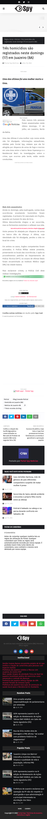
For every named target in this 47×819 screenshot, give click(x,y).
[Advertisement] (23, 181)
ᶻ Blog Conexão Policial (20, 399)
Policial (17, 39)
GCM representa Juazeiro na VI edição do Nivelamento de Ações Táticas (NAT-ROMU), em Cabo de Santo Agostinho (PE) (27, 717)
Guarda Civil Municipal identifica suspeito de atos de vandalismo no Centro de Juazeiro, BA (31, 22)
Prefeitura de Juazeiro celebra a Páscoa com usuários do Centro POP (20, 671)
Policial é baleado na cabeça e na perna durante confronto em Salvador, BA (27, 511)
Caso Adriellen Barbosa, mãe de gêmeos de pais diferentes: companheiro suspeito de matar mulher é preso (27, 481)
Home (20, 809)
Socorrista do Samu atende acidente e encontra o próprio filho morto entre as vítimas (28, 497)
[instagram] (28, 2)
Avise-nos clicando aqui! (31, 280)
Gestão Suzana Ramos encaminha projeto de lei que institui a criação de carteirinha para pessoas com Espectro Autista (23, 665)
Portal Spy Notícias (12, 63)
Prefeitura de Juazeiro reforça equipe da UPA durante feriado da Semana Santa (20, 682)
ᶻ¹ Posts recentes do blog (12, 408)
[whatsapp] (40, 623)
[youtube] (32, 623)
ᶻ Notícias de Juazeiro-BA (12, 405)
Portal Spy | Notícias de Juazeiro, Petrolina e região (29, 814)
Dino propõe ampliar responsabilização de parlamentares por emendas (28, 702)
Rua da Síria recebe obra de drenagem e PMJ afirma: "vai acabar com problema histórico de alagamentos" (28, 735)
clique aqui (41, 228)
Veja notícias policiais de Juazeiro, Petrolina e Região (24, 228)
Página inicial (8, 39)
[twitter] (23, 2)
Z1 (25, 405)
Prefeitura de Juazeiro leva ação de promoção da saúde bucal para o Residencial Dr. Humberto (22, 686)
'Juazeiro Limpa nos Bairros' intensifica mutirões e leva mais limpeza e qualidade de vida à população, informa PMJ (26, 758)
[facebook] (19, 2)
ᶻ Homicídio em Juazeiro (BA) (13, 402)
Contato (27, 809)
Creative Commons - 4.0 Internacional (25, 296)
